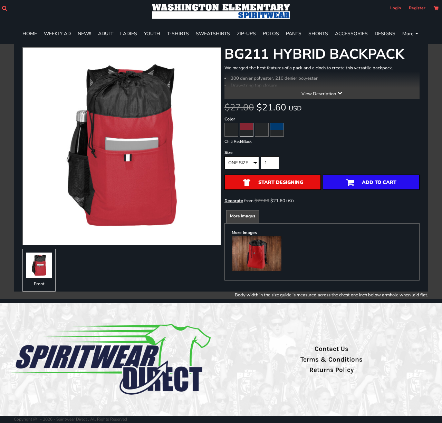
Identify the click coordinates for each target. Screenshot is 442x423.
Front (39, 284)
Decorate (233, 200)
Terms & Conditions (331, 359)
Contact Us (331, 349)
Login (395, 8)
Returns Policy (331, 370)
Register (417, 8)
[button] (4, 8)
